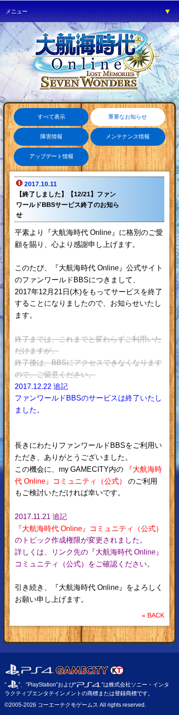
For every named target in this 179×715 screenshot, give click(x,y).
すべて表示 (51, 117)
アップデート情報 (51, 156)
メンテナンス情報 (128, 136)
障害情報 (51, 136)
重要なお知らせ (127, 117)
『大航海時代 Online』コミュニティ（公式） (89, 528)
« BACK (153, 615)
